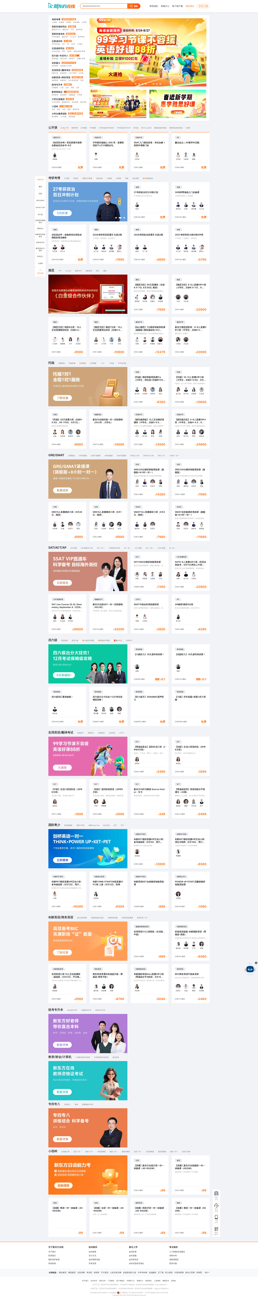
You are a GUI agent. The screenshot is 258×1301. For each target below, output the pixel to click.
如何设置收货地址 (136, 1263)
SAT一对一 (101, 548)
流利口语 (55, 73)
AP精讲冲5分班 (114, 548)
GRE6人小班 (134, 456)
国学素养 (55, 117)
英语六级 (63, 58)
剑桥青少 (63, 80)
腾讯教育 (63, 1272)
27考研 (54, 22)
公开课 (84, 22)
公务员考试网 (115, 1272)
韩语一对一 (89, 1152)
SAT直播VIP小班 (87, 548)
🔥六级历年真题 (88, 640)
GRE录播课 (83, 456)
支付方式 (92, 1255)
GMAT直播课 (121, 456)
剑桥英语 (55, 80)
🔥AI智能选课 (148, 178)
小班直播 (93, 363)
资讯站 (173, 1281)
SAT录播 (73, 548)
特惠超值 (72, 95)
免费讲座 (61, 363)
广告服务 (111, 1281)
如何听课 (133, 1251)
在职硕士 (56, 63)
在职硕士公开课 (65, 66)
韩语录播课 (102, 1152)
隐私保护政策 (54, 1259)
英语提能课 (68, 825)
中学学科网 (142, 1272)
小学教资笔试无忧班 (83, 1057)
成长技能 (72, 117)
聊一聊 (234, 984)
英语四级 (55, 58)
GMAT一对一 (174, 456)
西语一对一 (174, 1152)
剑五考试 (106, 825)
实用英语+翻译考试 (61, 70)
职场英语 (63, 73)
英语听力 (91, 733)
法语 (63, 109)
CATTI (121, 733)
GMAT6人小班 (148, 456)
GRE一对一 (162, 456)
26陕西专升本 (86, 1010)
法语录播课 (150, 1152)
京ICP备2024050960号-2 (99, 1293)
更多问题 (173, 1263)
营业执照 (113, 1293)
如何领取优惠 (94, 1259)
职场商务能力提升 (97, 918)
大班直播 (82, 363)
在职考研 (76, 22)
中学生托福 (56, 44)
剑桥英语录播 (113, 918)
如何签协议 (133, 1259)
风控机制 (52, 1263)
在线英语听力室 (129, 1272)
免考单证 (99, 178)
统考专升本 (57, 84)
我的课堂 (190, 6)
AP (68, 44)
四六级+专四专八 (60, 55)
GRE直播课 (109, 456)
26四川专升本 (100, 1010)
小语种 (55, 106)
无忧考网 (81, 1272)
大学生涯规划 (58, 99)
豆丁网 (161, 1272)
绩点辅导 (75, 102)
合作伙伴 (94, 1281)
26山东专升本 (72, 1010)
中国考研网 (179, 1272)
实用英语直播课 (127, 918)
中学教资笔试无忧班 (101, 1057)
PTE (72, 29)
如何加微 (133, 1255)
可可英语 (104, 1272)
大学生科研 (56, 102)
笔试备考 (55, 95)
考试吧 (89, 1272)
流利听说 (101, 733)
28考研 (61, 22)
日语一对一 (77, 1152)
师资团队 (154, 6)
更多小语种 (186, 1152)
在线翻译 (152, 1272)
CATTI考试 (73, 73)
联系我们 (52, 1255)
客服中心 (165, 6)
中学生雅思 (56, 37)
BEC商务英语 (73, 80)
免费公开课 (81, 58)
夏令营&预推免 (85, 102)
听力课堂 (169, 1272)
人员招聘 (157, 1281)
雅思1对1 (65, 29)
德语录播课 (126, 1152)
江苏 (77, 88)
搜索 (136, 6)
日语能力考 (65, 1152)
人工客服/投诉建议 (177, 1251)
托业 (82, 80)
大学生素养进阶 (59, 113)
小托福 (79, 44)
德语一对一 (114, 1152)
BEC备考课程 (82, 918)
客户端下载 (177, 6)
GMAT (69, 51)
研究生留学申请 (79, 51)
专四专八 (72, 58)
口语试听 (112, 733)
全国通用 (55, 88)
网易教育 (72, 1272)
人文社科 (63, 117)
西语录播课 (162, 1152)
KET (115, 825)
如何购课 (92, 1251)
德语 (69, 109)
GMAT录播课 (96, 456)
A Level (73, 37)
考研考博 (56, 19)
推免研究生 (66, 102)
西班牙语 (76, 109)
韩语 (58, 109)
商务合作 (102, 1281)
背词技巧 (80, 733)
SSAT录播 (161, 548)
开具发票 (92, 1263)
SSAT (73, 44)
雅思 (105, 271)
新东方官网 (190, 1272)
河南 (72, 88)
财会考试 (116, 1057)
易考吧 (199, 1272)
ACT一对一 (150, 548)
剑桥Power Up (94, 825)
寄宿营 (75, 178)
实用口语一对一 (142, 918)
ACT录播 (138, 548)
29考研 (68, 22)
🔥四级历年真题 (104, 640)
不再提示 (245, 984)
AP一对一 (127, 548)
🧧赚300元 (118, 640)
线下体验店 (120, 1281)
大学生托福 (56, 51)
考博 (126, 178)
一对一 (102, 363)
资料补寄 (173, 1255)
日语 (53, 109)
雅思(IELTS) (56, 29)
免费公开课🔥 (87, 178)
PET (122, 825)
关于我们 (52, 1251)
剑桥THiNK (80, 825)
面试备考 (63, 95)
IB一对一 (172, 548)
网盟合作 (166, 1281)
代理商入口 (131, 1281)
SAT (63, 44)
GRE (63, 51)
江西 (61, 88)
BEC (97, 271)
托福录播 (72, 363)
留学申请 (79, 29)
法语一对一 (138, 1152)
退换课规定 (174, 1259)
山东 (67, 88)
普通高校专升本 (87, 1104)
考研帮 (96, 1272)
